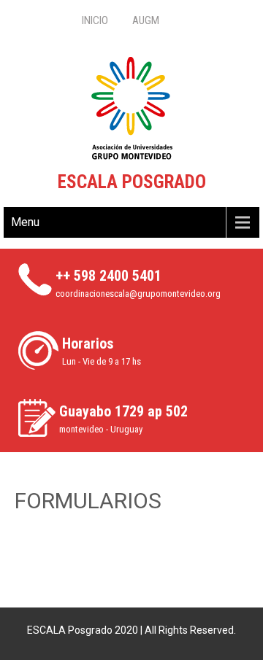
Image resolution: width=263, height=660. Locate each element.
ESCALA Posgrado (132, 182)
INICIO (95, 20)
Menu (25, 222)
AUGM (145, 20)
